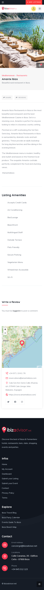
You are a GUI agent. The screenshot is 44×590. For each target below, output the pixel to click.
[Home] (9, 8)
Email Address (17, 542)
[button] (39, 40)
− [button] (5, 333)
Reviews (22, 97)
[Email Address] (5, 545)
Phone (14, 566)
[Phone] (5, 568)
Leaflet (40, 367)
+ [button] (5, 329)
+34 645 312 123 (19, 569)
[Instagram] (3, 2)
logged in (17, 310)
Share (8, 97)
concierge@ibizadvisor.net (24, 546)
